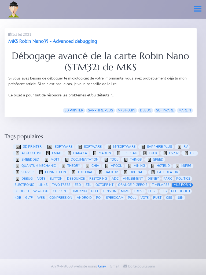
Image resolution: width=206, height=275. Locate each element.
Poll (132, 198)
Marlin (185, 110)
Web (41, 198)
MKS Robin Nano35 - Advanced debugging (52, 41)
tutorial (83, 172)
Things (133, 159)
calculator (165, 172)
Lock (151, 153)
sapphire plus (100, 110)
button (56, 178)
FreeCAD (127, 153)
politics (183, 178)
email (54, 153)
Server (25, 172)
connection (53, 172)
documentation (82, 159)
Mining (137, 166)
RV (183, 146)
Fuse (152, 191)
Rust (157, 198)
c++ (191, 153)
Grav (102, 266)
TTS (164, 191)
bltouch (21, 191)
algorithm (29, 153)
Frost (139, 191)
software (165, 110)
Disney (153, 178)
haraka (77, 153)
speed (156, 159)
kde (17, 198)
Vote (145, 198)
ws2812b (40, 191)
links (42, 185)
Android (84, 198)
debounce (76, 178)
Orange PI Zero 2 (132, 185)
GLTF (29, 198)
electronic (24, 185)
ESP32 (171, 153)
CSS (169, 198)
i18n (179, 198)
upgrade (135, 172)
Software (90, 146)
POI (98, 198)
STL (88, 185)
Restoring (98, 178)
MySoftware (121, 146)
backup (109, 172)
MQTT (52, 159)
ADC (115, 178)
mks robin (126, 110)
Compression (60, 198)
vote (41, 178)
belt (94, 191)
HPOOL (114, 166)
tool (111, 159)
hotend (161, 166)
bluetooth (180, 191)
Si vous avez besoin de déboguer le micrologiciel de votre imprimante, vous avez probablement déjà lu (93, 78)
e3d (78, 185)
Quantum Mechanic (36, 166)
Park (167, 178)
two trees (61, 185)
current (60, 191)
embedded (28, 159)
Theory (71, 166)
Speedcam (114, 198)
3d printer (74, 110)
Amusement (133, 178)
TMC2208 (79, 191)
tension (109, 191)
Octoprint (104, 185)
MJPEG (184, 166)
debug (145, 110)
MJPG (125, 191)
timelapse (160, 185)
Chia (93, 166)
